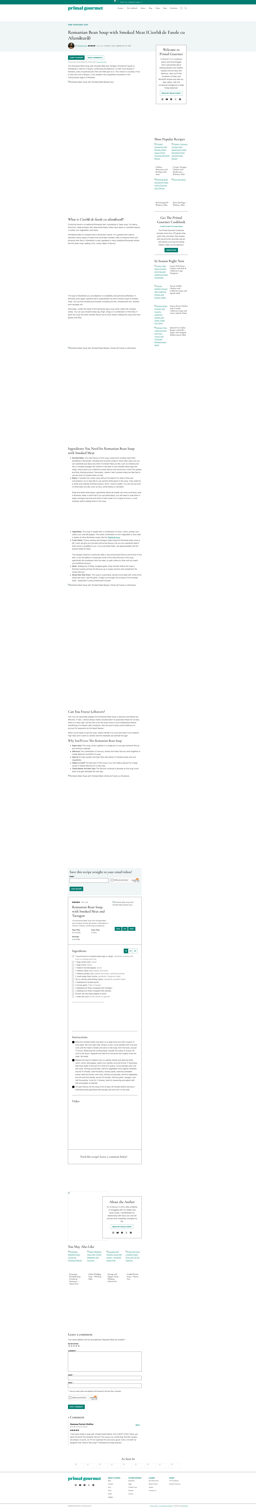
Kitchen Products (174, 1484)
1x (126, 951)
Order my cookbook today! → (131, 2)
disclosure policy (102, 62)
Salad (110, 1494)
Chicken (110, 1484)
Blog (150, 8)
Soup (86, 24)
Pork (109, 1487)
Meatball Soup (114, 537)
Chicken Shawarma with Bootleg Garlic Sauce (162, 171)
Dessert (130, 1490)
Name (70, 1375)
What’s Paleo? (153, 1484)
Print (132, 929)
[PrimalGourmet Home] (85, 8)
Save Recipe (76, 889)
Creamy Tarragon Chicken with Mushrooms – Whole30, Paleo (179, 171)
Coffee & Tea (132, 1487)
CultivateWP (184, 1506)
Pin (125, 929)
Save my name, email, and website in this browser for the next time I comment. (95, 1391)
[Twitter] (126, 1232)
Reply (138, 1425)
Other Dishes (135, 1478)
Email (72, 876)
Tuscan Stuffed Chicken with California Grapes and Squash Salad (178, 289)
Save (118, 929)
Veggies (110, 1497)
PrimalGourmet (82, 46)
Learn (152, 1478)
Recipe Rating (73, 1344)
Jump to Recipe (76, 58)
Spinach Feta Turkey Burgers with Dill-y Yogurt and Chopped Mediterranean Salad (178, 331)
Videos (157, 8)
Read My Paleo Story (122, 1227)
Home (70, 24)
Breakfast (131, 1481)
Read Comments (95, 58)
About (142, 8)
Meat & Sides (114, 1478)
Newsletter (174, 8)
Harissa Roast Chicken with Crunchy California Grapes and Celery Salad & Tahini (179, 309)
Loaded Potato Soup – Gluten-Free (133, 1276)
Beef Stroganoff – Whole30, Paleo (162, 203)
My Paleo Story (154, 1481)
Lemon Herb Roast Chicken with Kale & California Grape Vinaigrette (178, 269)
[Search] (186, 8)
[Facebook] (122, 1232)
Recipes (120, 8)
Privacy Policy (154, 1506)
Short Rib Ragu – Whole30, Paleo (180, 203)
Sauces (130, 1494)
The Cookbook (132, 8)
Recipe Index (78, 24)
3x (135, 951)
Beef (109, 1481)
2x (130, 951)
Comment (72, 1351)
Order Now (171, 250)
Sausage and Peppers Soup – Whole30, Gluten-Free (114, 1278)
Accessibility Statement (165, 1506)
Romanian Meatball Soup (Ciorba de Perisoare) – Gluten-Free (74, 1279)
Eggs (130, 1484)
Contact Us (152, 1490)
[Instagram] (113, 1232)
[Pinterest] (131, 1232)
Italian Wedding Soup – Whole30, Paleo (95, 1276)
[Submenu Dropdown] (123, 8)
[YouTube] (117, 1232)
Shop (165, 8)
